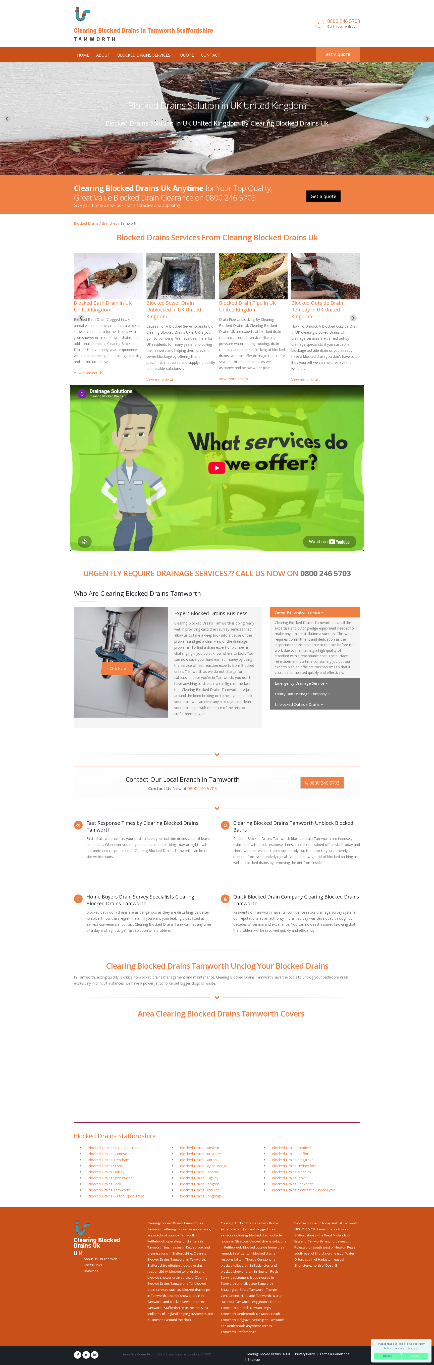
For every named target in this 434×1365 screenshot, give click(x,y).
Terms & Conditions (334, 1354)
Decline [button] (387, 1356)
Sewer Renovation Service (298, 612)
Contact (210, 55)
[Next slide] (426, 118)
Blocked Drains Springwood (110, 1178)
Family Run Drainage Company (301, 693)
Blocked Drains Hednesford (294, 1165)
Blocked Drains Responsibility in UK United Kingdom (253, 306)
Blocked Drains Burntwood (110, 1153)
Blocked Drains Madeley (291, 1171)
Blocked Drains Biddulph (200, 1190)
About (103, 55)
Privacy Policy (305, 1354)
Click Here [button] (412, 1348)
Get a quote (338, 54)
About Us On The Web (100, 1259)
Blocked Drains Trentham (108, 1159)
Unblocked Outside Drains (298, 704)
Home (83, 55)
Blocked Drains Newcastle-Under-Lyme (304, 1190)
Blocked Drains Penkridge (292, 1184)
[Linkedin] (94, 1355)
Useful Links (93, 1265)
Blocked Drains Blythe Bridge (203, 1165)
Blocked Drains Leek (104, 1184)
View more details (88, 379)
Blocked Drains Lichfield (291, 1147)
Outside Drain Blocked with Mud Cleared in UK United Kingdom (217, 105)
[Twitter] (86, 1355)
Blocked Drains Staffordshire (115, 1136)
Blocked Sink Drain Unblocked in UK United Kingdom (173, 309)
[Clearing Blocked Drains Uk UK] (82, 1227)
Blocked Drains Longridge (201, 1196)
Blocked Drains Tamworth (109, 1190)
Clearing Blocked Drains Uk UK (267, 1354)
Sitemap (254, 1359)
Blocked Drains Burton (198, 1159)
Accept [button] (415, 1356)
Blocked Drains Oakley (106, 1171)
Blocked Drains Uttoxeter (200, 1153)
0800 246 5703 (343, 21)
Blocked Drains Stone (105, 1165)
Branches (109, 223)
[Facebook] (77, 1355)
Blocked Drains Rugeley (199, 1178)
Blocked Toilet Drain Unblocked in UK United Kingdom (101, 309)
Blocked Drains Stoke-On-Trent (113, 1147)
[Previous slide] (7, 118)
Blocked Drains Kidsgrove (292, 1159)
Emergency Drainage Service (300, 683)
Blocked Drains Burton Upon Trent (116, 1196)
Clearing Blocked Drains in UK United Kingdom (325, 306)
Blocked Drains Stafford (291, 1153)
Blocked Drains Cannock (200, 1171)
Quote (187, 55)
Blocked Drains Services (143, 55)
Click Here (118, 668)
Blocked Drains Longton (199, 1184)
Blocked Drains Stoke (289, 1178)
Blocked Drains (86, 223)
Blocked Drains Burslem (199, 1147)
